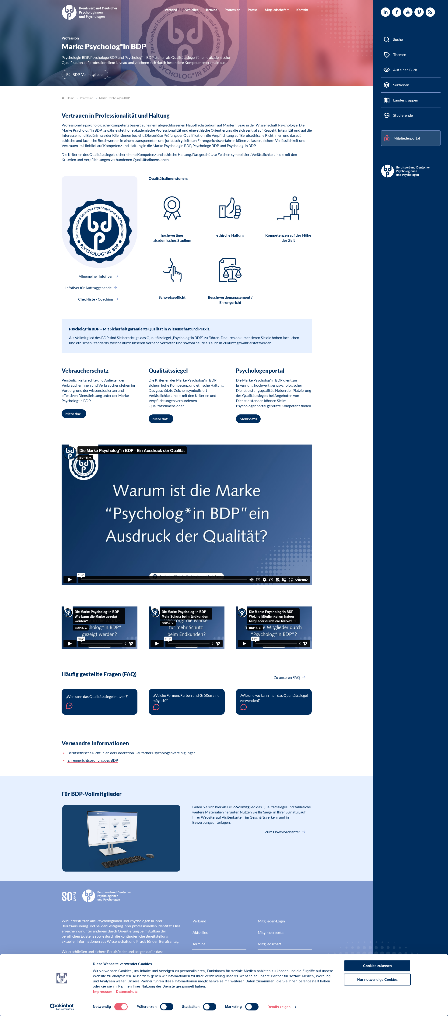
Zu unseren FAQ (287, 677)
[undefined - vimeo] (419, 12)
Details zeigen (278, 1007)
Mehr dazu (74, 413)
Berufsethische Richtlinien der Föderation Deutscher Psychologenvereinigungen (131, 752)
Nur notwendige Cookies (377, 979)
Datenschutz (127, 992)
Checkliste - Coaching (96, 299)
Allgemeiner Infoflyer (96, 276)
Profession (232, 10)
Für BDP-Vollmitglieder (85, 74)
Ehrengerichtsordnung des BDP (92, 760)
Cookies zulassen (377, 966)
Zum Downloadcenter (283, 832)
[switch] (166, 1006)
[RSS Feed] (430, 12)
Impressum (102, 992)
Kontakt (302, 10)
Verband (171, 10)
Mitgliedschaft (275, 10)
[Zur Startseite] (90, 12)
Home (70, 98)
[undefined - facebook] (396, 12)
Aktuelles (191, 10)
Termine (211, 10)
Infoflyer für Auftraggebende (88, 287)
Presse (252, 10)
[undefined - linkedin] (385, 12)
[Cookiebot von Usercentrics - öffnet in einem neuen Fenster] (62, 1006)
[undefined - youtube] (408, 12)
